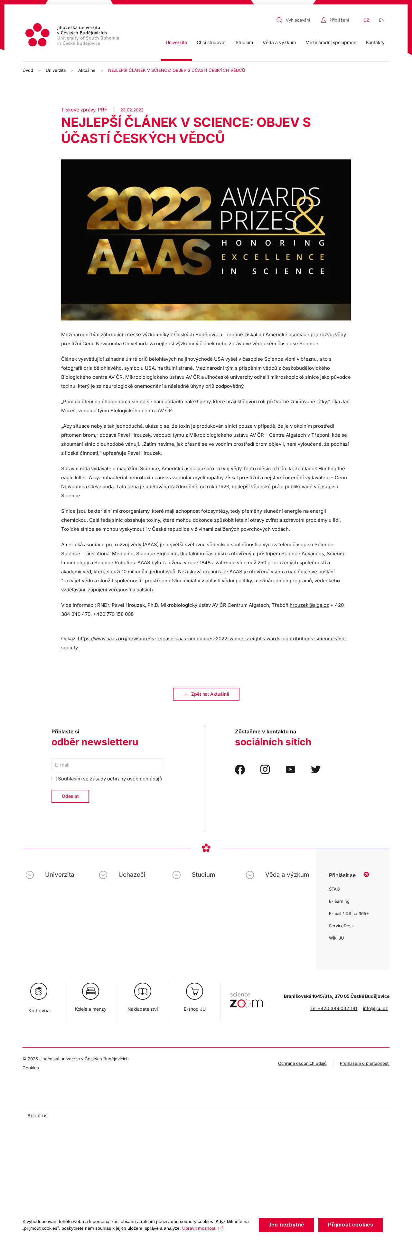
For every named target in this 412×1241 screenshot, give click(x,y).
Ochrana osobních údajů (302, 1063)
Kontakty (375, 42)
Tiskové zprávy (78, 110)
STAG (334, 889)
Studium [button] (244, 42)
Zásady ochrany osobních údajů (126, 779)
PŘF (102, 110)
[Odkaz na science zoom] (246, 996)
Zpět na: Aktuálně (210, 694)
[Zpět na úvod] (73, 36)
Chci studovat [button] (211, 42)
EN (382, 20)
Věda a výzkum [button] (279, 42)
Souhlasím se (109, 779)
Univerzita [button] (176, 42)
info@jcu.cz (375, 1008)
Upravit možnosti (199, 1228)
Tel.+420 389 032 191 (333, 1008)
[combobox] (297, 20)
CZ (366, 20)
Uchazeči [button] (131, 874)
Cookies (31, 1067)
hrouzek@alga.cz (309, 605)
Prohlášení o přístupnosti (364, 1063)
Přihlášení (339, 20)
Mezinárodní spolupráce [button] (330, 42)
